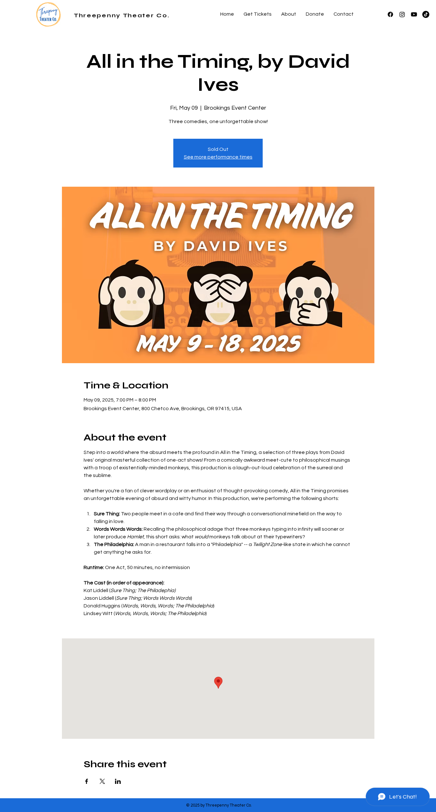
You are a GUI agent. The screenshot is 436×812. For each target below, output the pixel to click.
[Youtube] (413, 14)
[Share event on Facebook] (87, 781)
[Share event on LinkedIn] (118, 781)
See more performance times (218, 157)
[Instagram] (402, 14)
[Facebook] (390, 14)
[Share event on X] (102, 781)
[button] (288, 14)
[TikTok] (425, 14)
